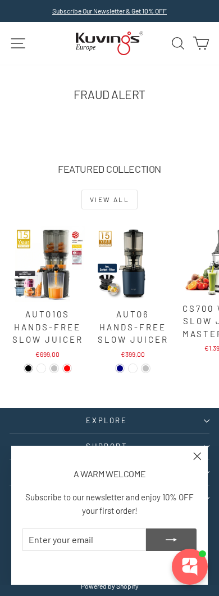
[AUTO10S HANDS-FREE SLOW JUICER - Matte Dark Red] (67, 368)
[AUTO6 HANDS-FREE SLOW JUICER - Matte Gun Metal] (133, 368)
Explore (106, 420)
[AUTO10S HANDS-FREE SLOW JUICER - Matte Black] (28, 368)
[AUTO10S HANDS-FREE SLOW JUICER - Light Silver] (54, 368)
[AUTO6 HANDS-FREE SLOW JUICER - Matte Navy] (120, 368)
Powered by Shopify (110, 586)
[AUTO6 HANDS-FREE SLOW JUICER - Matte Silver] (146, 368)
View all (109, 199)
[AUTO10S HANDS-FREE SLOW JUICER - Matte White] (41, 368)
